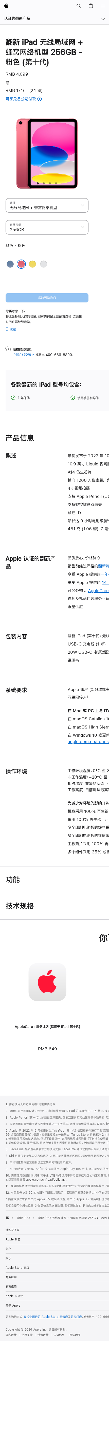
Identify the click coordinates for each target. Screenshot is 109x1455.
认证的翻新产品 (17, 18)
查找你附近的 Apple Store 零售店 (46, 1316)
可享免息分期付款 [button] (28, 99)
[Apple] (7, 1217)
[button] (78, 6)
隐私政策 (11, 1334)
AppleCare (98, 590)
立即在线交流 (23, 355)
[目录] (103, 6)
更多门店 (76, 1316)
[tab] (38, 183)
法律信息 (59, 1334)
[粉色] (21, 264)
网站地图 (75, 1334)
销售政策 (43, 1334)
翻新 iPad (23, 1217)
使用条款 (27, 1334)
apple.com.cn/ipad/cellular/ (45, 1179)
